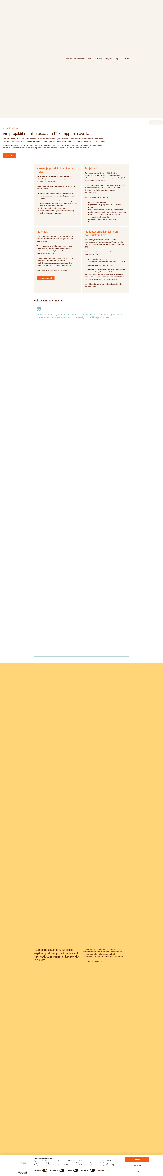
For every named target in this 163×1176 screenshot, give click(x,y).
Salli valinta (137, 1165)
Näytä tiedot (101, 1170)
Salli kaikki (137, 1159)
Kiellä (137, 1171)
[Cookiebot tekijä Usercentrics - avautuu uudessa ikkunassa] (22, 1172)
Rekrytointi (108, 59)
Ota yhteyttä (98, 59)
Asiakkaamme (79, 59)
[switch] (62, 1170)
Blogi (116, 59)
